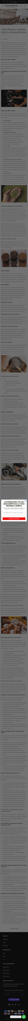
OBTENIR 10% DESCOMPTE (14, 518)
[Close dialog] (25, 501)
